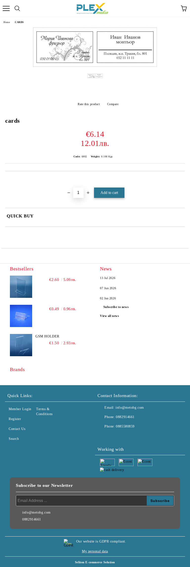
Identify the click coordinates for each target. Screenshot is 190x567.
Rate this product (89, 104)
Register (15, 419)
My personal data (95, 551)
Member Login (20, 409)
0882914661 (125, 417)
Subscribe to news (116, 307)
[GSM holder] (21, 345)
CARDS (19, 22)
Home (6, 22)
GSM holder (47, 336)
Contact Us (17, 429)
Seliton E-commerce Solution (95, 562)
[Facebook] (104, 436)
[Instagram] (115, 436)
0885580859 (125, 426)
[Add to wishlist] (181, 180)
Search (14, 439)
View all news (109, 316)
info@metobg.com (130, 407)
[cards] (95, 66)
